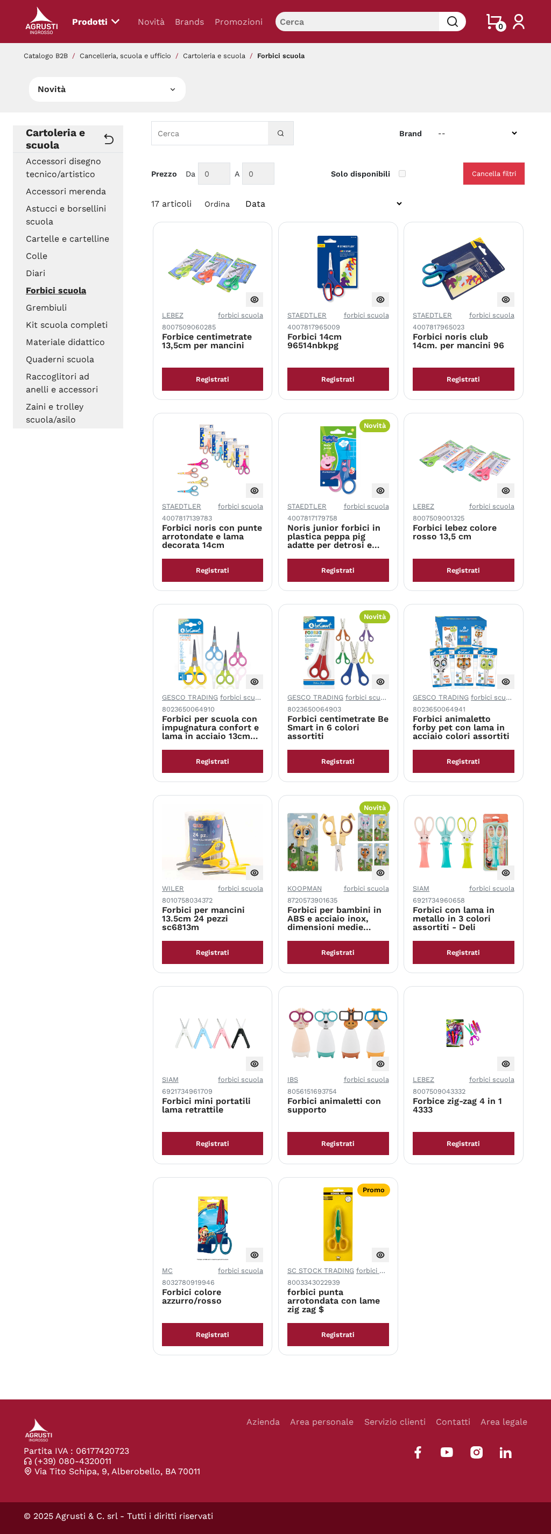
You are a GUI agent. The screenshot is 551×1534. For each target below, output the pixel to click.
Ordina (217, 204)
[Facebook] (418, 1452)
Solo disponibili (360, 174)
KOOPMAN (304, 888)
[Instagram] (476, 1452)
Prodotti (90, 22)
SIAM (421, 888)
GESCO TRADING (190, 697)
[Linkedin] (505, 1452)
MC (167, 1270)
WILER (173, 888)
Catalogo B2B (46, 56)
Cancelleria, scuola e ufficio (125, 56)
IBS (292, 1079)
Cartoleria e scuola (214, 56)
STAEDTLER (307, 315)
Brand (410, 133)
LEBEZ (172, 315)
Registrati (212, 379)
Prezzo (164, 174)
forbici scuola (240, 315)
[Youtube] (447, 1452)
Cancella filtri (494, 174)
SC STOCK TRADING (320, 1270)
